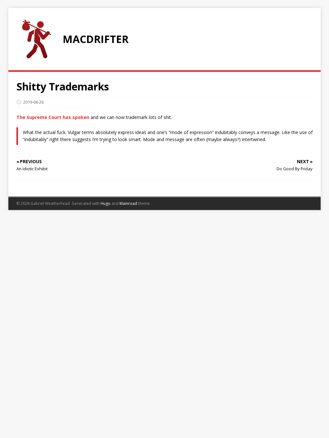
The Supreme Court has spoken (52, 117)
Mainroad (128, 203)
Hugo (106, 203)
